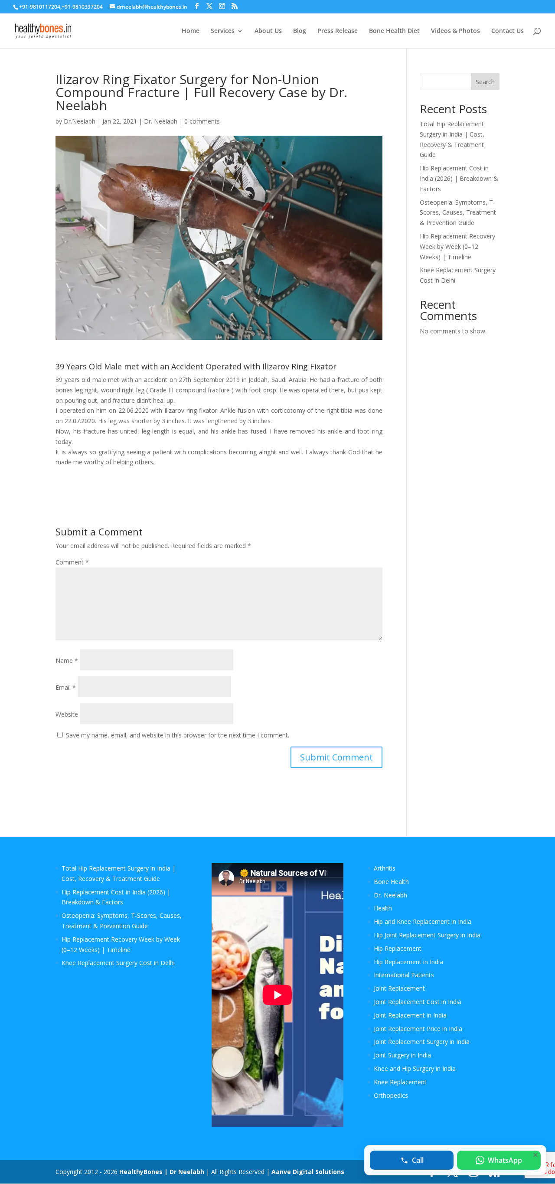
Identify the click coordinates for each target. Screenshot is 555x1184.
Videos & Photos (455, 31)
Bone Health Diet (394, 31)
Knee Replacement (400, 1082)
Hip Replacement (397, 948)
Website (67, 714)
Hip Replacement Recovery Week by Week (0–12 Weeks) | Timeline (457, 246)
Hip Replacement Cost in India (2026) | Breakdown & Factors (459, 178)
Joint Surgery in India (402, 1055)
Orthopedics (391, 1095)
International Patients (404, 975)
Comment (72, 562)
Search (485, 82)
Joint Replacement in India (410, 1015)
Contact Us (507, 31)
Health (383, 908)
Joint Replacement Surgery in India (422, 1041)
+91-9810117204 (39, 6)
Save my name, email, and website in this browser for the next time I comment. (177, 735)
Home (190, 31)
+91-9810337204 (82, 6)
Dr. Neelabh (160, 121)
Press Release (337, 31)
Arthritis (384, 868)
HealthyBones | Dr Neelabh (161, 1172)
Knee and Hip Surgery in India (415, 1068)
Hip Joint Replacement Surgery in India (427, 935)
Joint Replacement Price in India (418, 1028)
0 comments (202, 121)
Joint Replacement (399, 988)
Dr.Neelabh (79, 121)
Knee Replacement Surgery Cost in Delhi (118, 963)
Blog (299, 31)
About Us (268, 31)
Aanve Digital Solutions (307, 1172)
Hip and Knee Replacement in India (422, 921)
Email (66, 687)
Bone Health (391, 881)
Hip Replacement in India (408, 962)
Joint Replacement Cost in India (417, 1002)
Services (223, 31)
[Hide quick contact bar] (535, 1155)
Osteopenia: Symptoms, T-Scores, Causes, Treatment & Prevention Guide (458, 212)
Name (67, 660)
